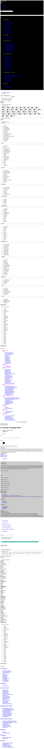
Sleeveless (6, 294)
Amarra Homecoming (9, 389)
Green (5, 312)
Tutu (5, 164)
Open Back (6, 177)
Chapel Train (6, 246)
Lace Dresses (6, 149)
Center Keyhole (7, 173)
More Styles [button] (2, 740)
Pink (5, 326)
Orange (5, 333)
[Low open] (4, 580)
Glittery (5, 199)
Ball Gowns (6, 146)
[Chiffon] (3, 593)
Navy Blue (6, 320)
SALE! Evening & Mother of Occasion (12, 398)
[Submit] (13, 11)
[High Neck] (3, 604)
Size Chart (2, 454)
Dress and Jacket (7, 148)
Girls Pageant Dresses (8, 134)
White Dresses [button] (3, 683)
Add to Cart (3, 447)
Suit (4, 162)
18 (13, 109)
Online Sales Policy (4, 455)
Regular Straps (6, 300)
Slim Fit (5, 283)
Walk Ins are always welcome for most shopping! (12, 495)
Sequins (5, 221)
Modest (5, 154)
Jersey (5, 230)
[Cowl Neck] (3, 602)
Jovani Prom (7, 360)
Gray (5, 341)
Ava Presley (7, 357)
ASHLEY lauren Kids (9, 411)
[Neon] (2, 584)
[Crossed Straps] (4, 578)
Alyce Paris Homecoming (9, 388)
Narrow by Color (5, 307)
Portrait (5, 267)
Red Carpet (6, 139)
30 (40, 109)
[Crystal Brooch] (3, 590)
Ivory (5, 335)
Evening (5, 131)
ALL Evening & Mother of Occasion (11, 397)
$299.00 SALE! (8, 371)
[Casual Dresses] (5, 563)
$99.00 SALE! (7, 369)
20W (25, 111)
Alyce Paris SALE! (8, 375)
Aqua (5, 314)
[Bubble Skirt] (4, 572)
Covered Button (7, 187)
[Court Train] (3, 600)
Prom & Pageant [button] (3, 668)
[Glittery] (2, 582)
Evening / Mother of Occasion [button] (6, 718)
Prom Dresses (6, 137)
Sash (5, 220)
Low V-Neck (6, 264)
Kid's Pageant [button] (3, 735)
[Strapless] (3, 621)
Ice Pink (5, 325)
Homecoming (6, 135)
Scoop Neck (6, 270)
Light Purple (6, 324)
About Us (4, 501)
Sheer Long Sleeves (7, 291)
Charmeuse (6, 226)
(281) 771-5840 (3, 0)
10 (33, 107)
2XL (13, 116)
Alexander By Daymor (9, 399)
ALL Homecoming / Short (10, 386)
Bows (5, 211)
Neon (5, 201)
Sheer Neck (6, 271)
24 (26, 109)
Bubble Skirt (6, 170)
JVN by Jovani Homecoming (10, 419)
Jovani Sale (7, 378)
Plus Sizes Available (7, 179)
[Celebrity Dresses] (4, 573)
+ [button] (3, 365)
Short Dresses (6, 159)
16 (8, 109)
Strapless (5, 272)
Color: (1, 440)
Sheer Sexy (6, 158)
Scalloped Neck (7, 269)
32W (21, 113)
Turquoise (6, 316)
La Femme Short (8, 394)
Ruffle (5, 219)
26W (5, 113)
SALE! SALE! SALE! (7, 526)
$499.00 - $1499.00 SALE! (10, 373)
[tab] (23, 357)
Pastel (5, 203)
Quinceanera (6, 138)
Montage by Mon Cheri (9, 402)
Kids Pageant (5, 522)
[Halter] (3, 603)
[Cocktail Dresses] (5, 564)
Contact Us (5, 494)
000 (4, 107)
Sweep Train (6, 252)
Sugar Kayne (7, 412)
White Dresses (7, 366)
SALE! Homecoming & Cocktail (11, 387)
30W (16, 113)
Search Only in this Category (7, 98)
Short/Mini (6, 251)
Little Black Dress (7, 150)
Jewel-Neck (6, 263)
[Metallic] (2, 583)
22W (31, 111)
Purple (5, 321)
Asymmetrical (6, 245)
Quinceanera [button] (2, 729)
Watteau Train (6, 254)
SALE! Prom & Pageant (9, 353)
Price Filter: (4, 99)
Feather (5, 214)
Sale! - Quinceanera (8, 408)
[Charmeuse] (3, 592)
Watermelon (6, 329)
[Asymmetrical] (3, 598)
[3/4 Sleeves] (4, 614)
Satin (5, 234)
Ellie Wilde (7, 358)
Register (4, 8)
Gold (5, 337)
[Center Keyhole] (4, 574)
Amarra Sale (7, 374)
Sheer (5, 191)
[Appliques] (3, 587)
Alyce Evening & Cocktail (10, 415)
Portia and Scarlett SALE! (9, 382)
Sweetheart (6, 273)
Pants (5, 155)
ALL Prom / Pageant (9, 352)
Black (5, 340)
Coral (5, 334)
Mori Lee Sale (7, 381)
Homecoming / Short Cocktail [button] (6, 705)
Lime (5, 313)
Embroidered (6, 213)
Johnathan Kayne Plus (9, 417)
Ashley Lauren (7, 356)
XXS (26, 113)
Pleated (5, 178)
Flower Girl (6, 132)
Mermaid (5, 282)
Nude (5, 336)
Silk (4, 237)
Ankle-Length (6, 244)
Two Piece (6, 165)
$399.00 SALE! (8, 372)
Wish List (4, 4)
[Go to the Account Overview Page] (0, 3)
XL (8, 116)
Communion (6, 130)
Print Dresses (6, 156)
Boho (5, 147)
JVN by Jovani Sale (8, 379)
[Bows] (3, 589)
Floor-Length (6, 249)
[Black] (4, 443)
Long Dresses (6, 152)
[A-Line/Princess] (3, 608)
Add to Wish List (3, 453)
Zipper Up (6, 193)
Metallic (5, 200)
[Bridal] (5, 561)
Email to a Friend (3, 456)
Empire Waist (6, 281)
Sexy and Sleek (7, 157)
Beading (5, 210)
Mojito (5, 310)
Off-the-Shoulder (7, 265)
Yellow (5, 309)
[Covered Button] (4, 577)
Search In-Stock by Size (6, 104)
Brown (5, 339)
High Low (6, 175)
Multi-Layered (6, 176)
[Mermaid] (3, 610)
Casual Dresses (6, 128)
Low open (6, 190)
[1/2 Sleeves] (4, 613)
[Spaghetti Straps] (3, 620)
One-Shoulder (6, 266)
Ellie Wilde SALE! (8, 377)
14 (4, 109)
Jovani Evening (8, 400)
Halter (5, 260)
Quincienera (5, 531)
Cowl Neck (6, 259)
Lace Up (5, 189)
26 (31, 109)
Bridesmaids (6, 127)
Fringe (5, 216)
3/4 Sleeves (6, 289)
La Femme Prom (8, 363)
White (5, 343)
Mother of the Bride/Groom (9, 136)
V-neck (5, 274)
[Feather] (3, 594)
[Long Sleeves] (4, 615)
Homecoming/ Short (6, 524)
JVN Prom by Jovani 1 (9, 418)
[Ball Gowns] (4, 566)
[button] (6, 19)
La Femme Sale (8, 380)
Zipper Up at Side (7, 194)
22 (22, 109)
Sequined (5, 235)
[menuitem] (23, 5)
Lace (5, 218)
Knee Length (6, 250)
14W (9, 111)
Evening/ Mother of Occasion (8, 529)
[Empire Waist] (3, 609)
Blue (5, 319)
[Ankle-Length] (3, 597)
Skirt (5, 161)
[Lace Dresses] (4, 569)
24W (36, 111)
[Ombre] (2, 585)
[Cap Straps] (3, 618)
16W (15, 111)
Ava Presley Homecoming (10, 391)
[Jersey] (3, 595)
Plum (5, 648)
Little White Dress (7, 151)
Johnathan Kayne (8, 359)
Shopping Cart (5, 7)
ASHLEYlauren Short (9, 390)
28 (35, 109)
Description (5, 458)
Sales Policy (5, 502)
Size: (1, 435)
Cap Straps (6, 299)
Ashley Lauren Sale (8, 376)
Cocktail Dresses (7, 129)
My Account (5, 6)
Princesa (6, 407)
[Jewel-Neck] (3, 605)
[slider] (39, 542)
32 (4, 111)
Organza (5, 233)
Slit (4, 182)
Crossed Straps (6, 188)
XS (31, 113)
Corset (5, 174)
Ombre (5, 202)
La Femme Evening (9, 401)
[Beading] (3, 588)
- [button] (3, 351)
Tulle (5, 239)
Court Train (6, 247)
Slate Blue (6, 318)
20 (17, 109)
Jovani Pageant (7, 361)
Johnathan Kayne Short (9, 392)
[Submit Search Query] (13, 535)
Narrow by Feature (5, 121)
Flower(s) (5, 215)
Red (4, 332)
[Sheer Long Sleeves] (4, 616)
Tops (5, 163)
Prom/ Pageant (5, 520)
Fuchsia (5, 328)
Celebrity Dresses (7, 171)
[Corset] (4, 575)
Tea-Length (6, 253)
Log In (4, 9)
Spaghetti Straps (7, 301)
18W (20, 111)
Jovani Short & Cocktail (9, 393)
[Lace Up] (4, 579)
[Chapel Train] (3, 599)
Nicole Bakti (7, 403)
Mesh (5, 232)
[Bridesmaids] (5, 562)
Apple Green (6, 311)
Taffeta (5, 238)
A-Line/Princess (7, 279)
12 (37, 107)
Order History (5, 507)
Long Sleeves (6, 290)
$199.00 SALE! (8, 370)
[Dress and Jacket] (4, 568)
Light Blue (6, 317)
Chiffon (5, 227)
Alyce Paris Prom (8, 354)
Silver (5, 342)
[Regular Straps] (3, 619)
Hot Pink (5, 327)
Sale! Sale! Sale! (8, 416)
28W (10, 113)
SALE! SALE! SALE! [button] (4, 687)
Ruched (5, 181)
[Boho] (4, 567)
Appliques (6, 208)
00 (9, 107)
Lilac (5, 322)
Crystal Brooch (6, 212)
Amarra (6, 355)
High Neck (6, 262)
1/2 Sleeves (6, 288)
